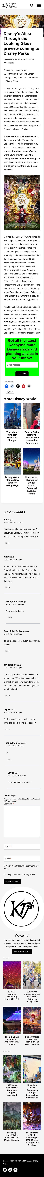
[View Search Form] (32, 5)
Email (8, 859)
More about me (21, 951)
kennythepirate (12, 59)
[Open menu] (39, 5)
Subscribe (22, 374)
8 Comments (9, 63)
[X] (10, 1170)
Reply (7, 543)
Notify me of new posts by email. (20, 874)
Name (8, 846)
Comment (9, 804)
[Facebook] (5, 1170)
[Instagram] (15, 1170)
